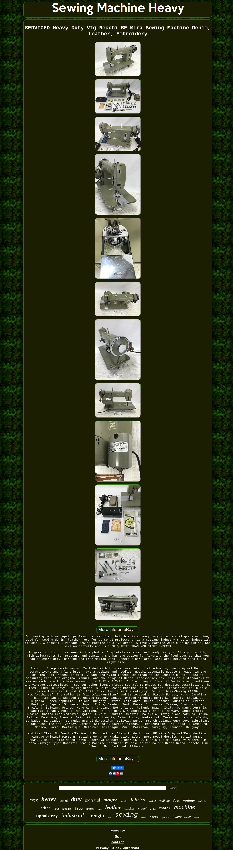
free (79, 808)
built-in (202, 801)
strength (96, 815)
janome (66, 808)
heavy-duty (182, 817)
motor (164, 808)
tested (64, 800)
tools (143, 817)
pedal (153, 809)
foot (176, 800)
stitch (46, 807)
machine (184, 807)
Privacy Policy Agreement (118, 848)
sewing (126, 815)
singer (110, 799)
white (124, 801)
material (92, 800)
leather (113, 807)
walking (164, 800)
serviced (152, 801)
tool (56, 808)
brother (154, 816)
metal (196, 817)
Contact (117, 842)
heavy (48, 799)
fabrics (138, 799)
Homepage (117, 830)
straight (90, 809)
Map (118, 836)
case (100, 809)
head (109, 818)
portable (165, 817)
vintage (189, 800)
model (142, 808)
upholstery (47, 815)
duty (76, 799)
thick (33, 800)
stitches (129, 808)
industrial (72, 815)
